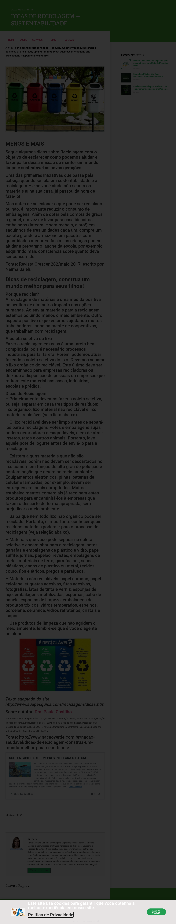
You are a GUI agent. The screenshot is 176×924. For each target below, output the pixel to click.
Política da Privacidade (86, 921)
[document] (88, 462)
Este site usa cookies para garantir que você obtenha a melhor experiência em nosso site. (81, 905)
